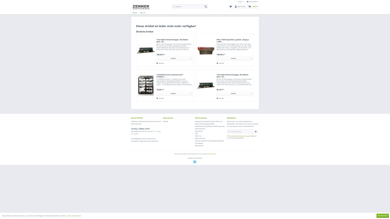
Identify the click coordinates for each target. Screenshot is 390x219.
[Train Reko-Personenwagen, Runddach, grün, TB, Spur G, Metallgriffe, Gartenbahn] (206, 85)
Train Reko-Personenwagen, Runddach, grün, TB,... (172, 41)
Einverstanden (383, 216)
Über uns (198, 136)
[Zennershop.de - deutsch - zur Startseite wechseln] (141, 7)
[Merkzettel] (231, 7)
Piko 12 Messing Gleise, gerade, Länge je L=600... (233, 41)
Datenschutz (199, 146)
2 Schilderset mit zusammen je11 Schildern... (170, 76)
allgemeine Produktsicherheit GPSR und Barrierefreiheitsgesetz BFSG (208, 122)
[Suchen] (206, 7)
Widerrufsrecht (200, 138)
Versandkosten (212, 154)
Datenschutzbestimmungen (240, 136)
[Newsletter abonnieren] (255, 132)
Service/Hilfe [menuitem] (253, 2)
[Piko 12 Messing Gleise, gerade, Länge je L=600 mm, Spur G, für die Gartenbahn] (206, 50)
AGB (196, 133)
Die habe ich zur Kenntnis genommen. (242, 137)
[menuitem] (190, 7)
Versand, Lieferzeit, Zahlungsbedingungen (209, 141)
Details (173, 58)
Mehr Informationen (74, 216)
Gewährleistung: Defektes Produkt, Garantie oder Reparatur (210, 127)
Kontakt (165, 121)
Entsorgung (199, 143)
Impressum (199, 131)
